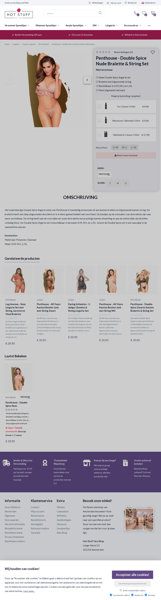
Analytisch (139, 595)
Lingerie (110, 25)
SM (95, 25)
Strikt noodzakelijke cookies (134, 590)
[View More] (149, 25)
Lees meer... (29, 591)
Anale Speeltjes (75, 25)
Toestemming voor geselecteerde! (132, 584)
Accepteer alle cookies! (132, 575)
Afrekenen (132, 3)
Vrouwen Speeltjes (16, 25)
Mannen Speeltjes (46, 25)
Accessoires (131, 25)
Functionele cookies (121, 595)
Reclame (151, 595)
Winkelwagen (97, 3)
